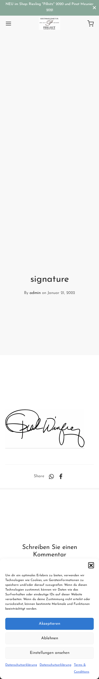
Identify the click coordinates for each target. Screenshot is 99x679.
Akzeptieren (49, 624)
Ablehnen (49, 638)
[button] (91, 565)
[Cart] (90, 23)
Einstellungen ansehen (49, 653)
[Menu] (8, 23)
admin (35, 293)
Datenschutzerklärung (21, 665)
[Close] (94, 8)
